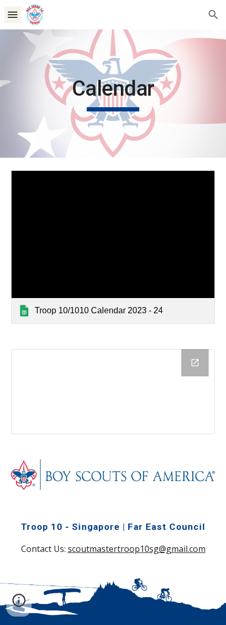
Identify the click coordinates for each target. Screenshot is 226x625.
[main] (113, 93)
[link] (113, 246)
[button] (12, 14)
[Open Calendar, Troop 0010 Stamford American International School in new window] (195, 362)
